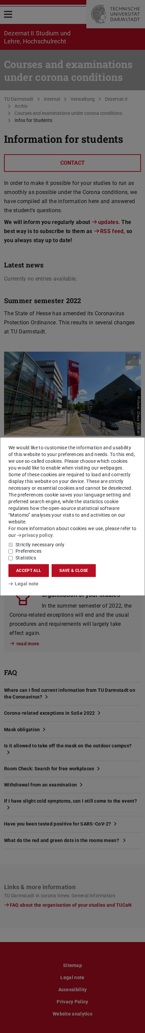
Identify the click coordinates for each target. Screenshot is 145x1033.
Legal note (27, 583)
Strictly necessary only (40, 544)
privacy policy (37, 535)
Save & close (73, 570)
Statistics (26, 557)
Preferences (28, 551)
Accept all (28, 570)
